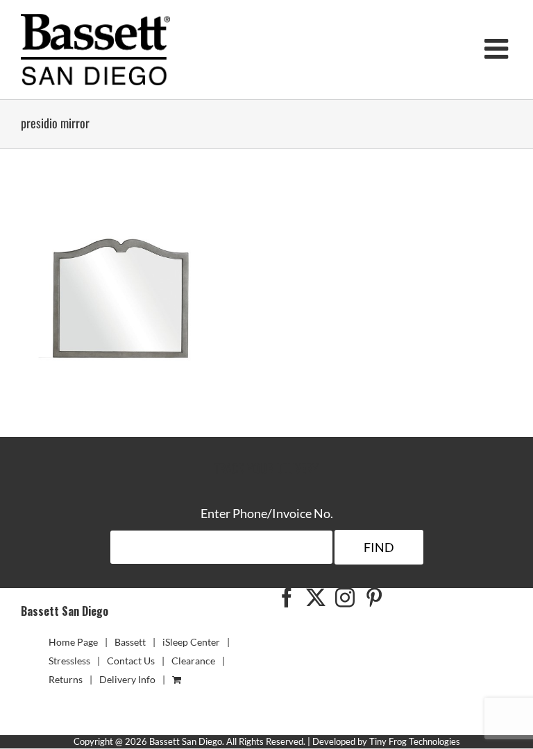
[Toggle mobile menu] (498, 48)
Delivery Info (127, 679)
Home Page (73, 642)
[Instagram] (345, 598)
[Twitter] (315, 598)
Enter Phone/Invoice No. (267, 513)
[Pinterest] (374, 598)
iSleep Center (191, 642)
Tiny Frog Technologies (414, 741)
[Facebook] (286, 598)
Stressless (69, 660)
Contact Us (131, 660)
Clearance (193, 660)
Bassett (130, 642)
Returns (66, 679)
